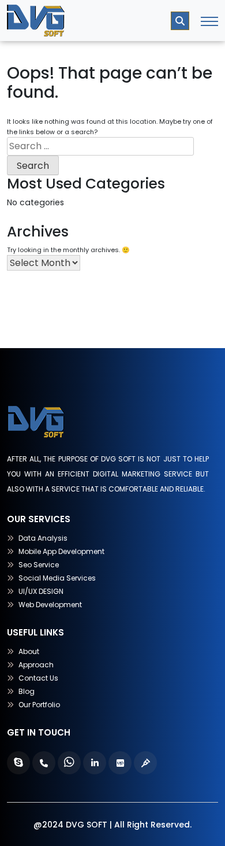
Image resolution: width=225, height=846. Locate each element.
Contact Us (38, 678)
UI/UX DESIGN (40, 591)
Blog (26, 691)
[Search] (180, 21)
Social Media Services (57, 578)
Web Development (50, 604)
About (28, 651)
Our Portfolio (39, 705)
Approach (36, 665)
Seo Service (38, 565)
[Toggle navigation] (209, 21)
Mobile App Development (61, 551)
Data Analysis (43, 538)
